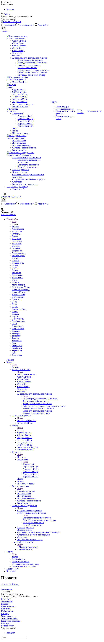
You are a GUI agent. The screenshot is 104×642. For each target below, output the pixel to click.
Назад (14, 221)
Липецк (15, 282)
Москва (15, 226)
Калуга (15, 268)
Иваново (16, 258)
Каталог (15, 367)
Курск (14, 280)
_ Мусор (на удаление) (27, 547)
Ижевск (15, 260)
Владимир (16, 238)
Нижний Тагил (19, 292)
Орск (14, 302)
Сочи (14, 323)
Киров (15, 270)
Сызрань (16, 331)
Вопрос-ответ (7, 626)
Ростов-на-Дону (19, 309)
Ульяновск (17, 340)
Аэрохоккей (28, 464)
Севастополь (18, 319)
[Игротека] (28, 109)
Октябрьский (18, 297)
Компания (5, 599)
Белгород (16, 234)
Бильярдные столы (26, 491)
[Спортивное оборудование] (28, 152)
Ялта (14, 353)
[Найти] (2, 639)
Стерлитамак (18, 328)
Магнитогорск (18, 285)
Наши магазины (8, 606)
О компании (6, 601)
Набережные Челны (21, 287)
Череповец (17, 350)
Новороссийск (18, 294)
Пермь (15, 306)
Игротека (21, 457)
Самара (15, 314)
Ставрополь (17, 326)
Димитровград (18, 253)
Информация (7, 611)
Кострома (16, 272)
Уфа (14, 343)
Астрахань (17, 231)
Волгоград (17, 241)
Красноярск (17, 277)
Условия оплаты (8, 616)
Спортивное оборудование (29, 510)
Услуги (15, 556)
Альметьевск (18, 229)
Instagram (10, 9)
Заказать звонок (8, 214)
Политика (5, 609)
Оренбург (16, 299)
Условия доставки (9, 618)
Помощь (5, 613)
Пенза (14, 304)
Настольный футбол (26, 420)
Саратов (16, 316)
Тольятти (16, 336)
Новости (5, 604)
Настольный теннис (26, 374)
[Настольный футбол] (28, 77)
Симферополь (18, 321)
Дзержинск (17, 251)
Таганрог (16, 333)
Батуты (20, 430)
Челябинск (17, 348)
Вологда (16, 246)
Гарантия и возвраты (10, 621)
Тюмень (15, 338)
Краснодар (17, 275)
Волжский (17, 243)
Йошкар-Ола (18, 263)
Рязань (15, 311)
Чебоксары (17, 345)
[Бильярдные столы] (28, 135)
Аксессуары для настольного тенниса (40, 399)
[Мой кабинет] (2, 207)
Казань (15, 265)
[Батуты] (28, 84)
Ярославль (17, 355)
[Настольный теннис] (28, 36)
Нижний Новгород (21, 289)
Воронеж (16, 248)
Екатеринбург (18, 255)
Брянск (15, 236)
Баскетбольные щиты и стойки (37, 518)
